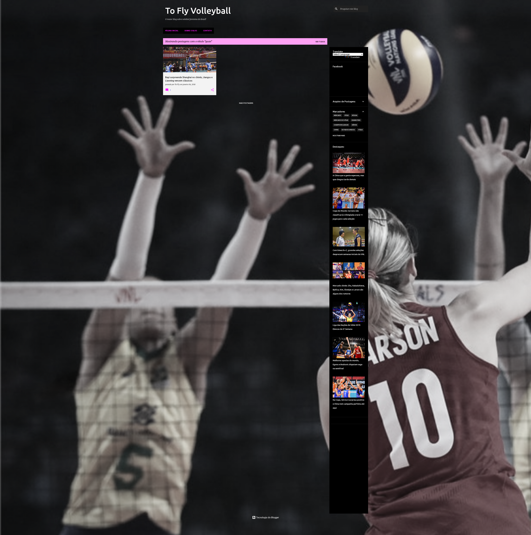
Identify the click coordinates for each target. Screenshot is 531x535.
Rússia (354, 115)
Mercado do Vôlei (341, 120)
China (336, 130)
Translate (355, 57)
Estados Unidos (348, 130)
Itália (360, 130)
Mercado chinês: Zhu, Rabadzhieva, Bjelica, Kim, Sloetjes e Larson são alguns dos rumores (349, 290)
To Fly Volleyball (198, 10)
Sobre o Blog (190, 31)
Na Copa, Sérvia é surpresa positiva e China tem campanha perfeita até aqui (348, 404)
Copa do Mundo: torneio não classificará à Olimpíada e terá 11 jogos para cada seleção (348, 215)
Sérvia (354, 125)
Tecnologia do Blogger (267, 517)
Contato (207, 31)
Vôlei (346, 115)
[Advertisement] (349, 468)
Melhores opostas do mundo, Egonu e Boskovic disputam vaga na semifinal (347, 364)
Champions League (341, 125)
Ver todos (320, 42)
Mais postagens (246, 103)
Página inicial (171, 31)
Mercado (337, 115)
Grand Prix (356, 120)
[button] (212, 90)
